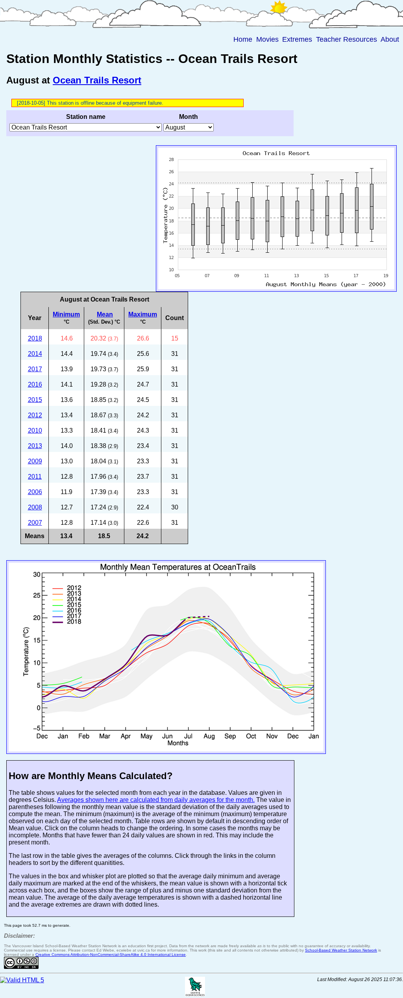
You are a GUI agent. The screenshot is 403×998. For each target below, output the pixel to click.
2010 (35, 430)
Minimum (66, 314)
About (390, 39)
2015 (35, 399)
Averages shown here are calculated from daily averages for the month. (156, 799)
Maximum (142, 314)
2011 (35, 476)
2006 (35, 492)
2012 (35, 415)
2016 (35, 384)
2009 (35, 461)
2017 (35, 369)
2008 (35, 507)
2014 (35, 353)
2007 (35, 522)
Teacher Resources (346, 39)
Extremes (297, 39)
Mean (105, 314)
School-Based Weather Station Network (341, 950)
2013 (35, 446)
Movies (267, 39)
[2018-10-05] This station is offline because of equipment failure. (90, 103)
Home (242, 39)
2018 (35, 338)
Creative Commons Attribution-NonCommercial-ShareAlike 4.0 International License (110, 954)
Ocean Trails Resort (97, 80)
